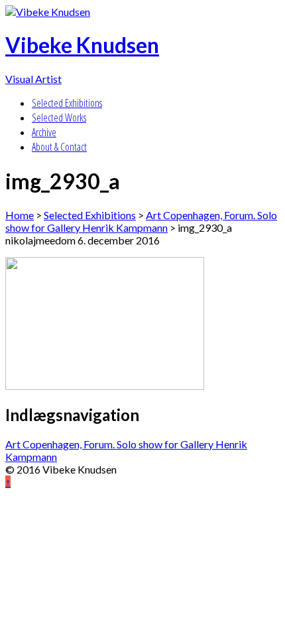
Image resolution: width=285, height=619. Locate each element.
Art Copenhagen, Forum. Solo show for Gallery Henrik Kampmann (141, 221)
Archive (44, 132)
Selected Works (59, 117)
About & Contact (59, 146)
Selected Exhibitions (67, 103)
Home (19, 215)
